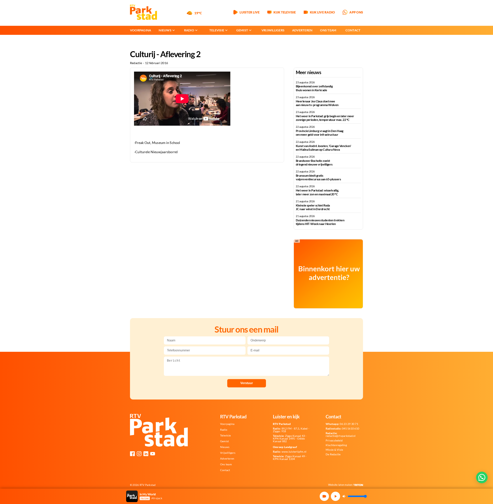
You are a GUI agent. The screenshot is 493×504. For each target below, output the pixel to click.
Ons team (328, 30)
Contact (353, 30)
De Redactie (333, 454)
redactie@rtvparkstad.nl (341, 434)
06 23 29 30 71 (342, 424)
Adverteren (302, 30)
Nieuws (165, 30)
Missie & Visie (334, 449)
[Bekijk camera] (324, 496)
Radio (189, 30)
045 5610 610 (342, 428)
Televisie (216, 30)
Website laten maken (340, 484)
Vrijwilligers (273, 30)
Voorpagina (140, 30)
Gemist (242, 30)
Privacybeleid (334, 440)
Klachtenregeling (336, 445)
